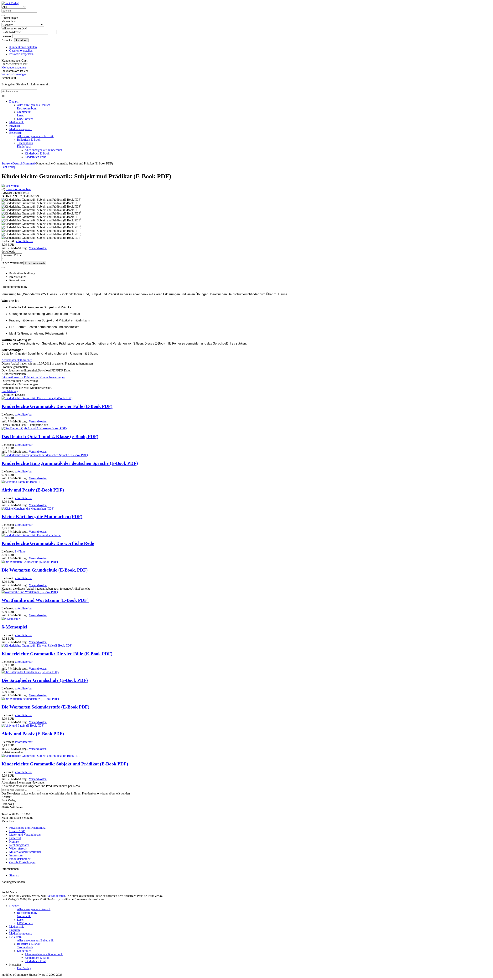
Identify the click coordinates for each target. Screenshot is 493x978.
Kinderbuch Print (35, 157)
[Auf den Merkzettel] (3, 267)
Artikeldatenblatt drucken (17, 360)
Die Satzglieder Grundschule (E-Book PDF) (45, 680)
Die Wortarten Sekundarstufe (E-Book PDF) (45, 706)
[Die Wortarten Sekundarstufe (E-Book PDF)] (30, 698)
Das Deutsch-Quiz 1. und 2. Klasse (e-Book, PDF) (50, 436)
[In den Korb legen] (3, 96)
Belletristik (15, 132)
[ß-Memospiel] (11, 618)
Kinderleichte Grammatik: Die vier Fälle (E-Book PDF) (57, 406)
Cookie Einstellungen (22, 862)
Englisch (14, 125)
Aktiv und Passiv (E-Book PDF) (33, 489)
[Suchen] (3, 15)
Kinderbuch (24, 146)
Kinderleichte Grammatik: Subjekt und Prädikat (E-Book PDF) (65, 763)
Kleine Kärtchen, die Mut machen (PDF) (42, 516)
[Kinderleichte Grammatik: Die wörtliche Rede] (31, 535)
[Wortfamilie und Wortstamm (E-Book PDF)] (30, 592)
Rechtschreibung (27, 108)
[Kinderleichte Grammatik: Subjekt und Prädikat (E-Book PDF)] (41, 755)
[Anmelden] (38, 790)
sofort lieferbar (24, 241)
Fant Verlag (24, 968)
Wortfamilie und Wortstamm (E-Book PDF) (45, 600)
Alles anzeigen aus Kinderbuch (44, 150)
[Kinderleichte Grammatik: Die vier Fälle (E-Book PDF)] (37, 398)
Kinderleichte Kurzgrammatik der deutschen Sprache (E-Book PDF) (70, 463)
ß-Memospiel (14, 626)
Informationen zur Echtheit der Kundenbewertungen (33, 377)
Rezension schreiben (18, 189)
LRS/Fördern (25, 118)
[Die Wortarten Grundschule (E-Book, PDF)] (30, 561)
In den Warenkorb (35, 263)
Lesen (20, 115)
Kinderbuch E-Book (37, 153)
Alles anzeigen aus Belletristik (35, 136)
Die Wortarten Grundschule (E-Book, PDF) (45, 569)
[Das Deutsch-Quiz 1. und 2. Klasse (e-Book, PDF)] (34, 428)
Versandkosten (38, 248)
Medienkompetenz (20, 129)
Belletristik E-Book (28, 139)
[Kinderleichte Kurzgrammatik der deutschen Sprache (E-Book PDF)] (45, 455)
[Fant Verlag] (10, 185)
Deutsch (14, 101)
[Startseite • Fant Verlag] (10, 3)
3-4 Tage (20, 551)
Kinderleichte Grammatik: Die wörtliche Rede (48, 543)
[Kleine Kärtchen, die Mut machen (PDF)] (28, 508)
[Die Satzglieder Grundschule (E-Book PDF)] (30, 672)
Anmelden (21, 40)
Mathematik (16, 122)
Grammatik (24, 111)
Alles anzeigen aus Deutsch (33, 105)
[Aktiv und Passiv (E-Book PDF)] (23, 481)
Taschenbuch (25, 143)
